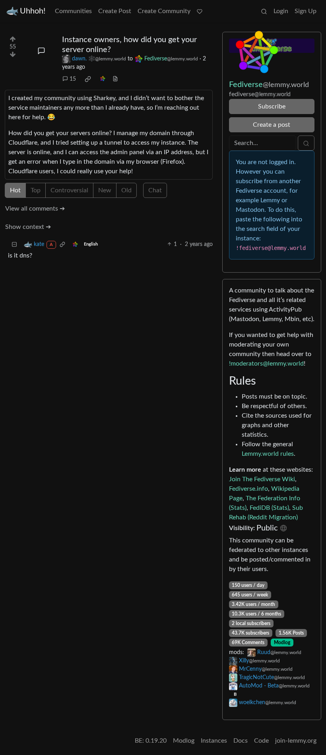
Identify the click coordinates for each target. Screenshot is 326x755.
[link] (88, 79)
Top (36, 190)
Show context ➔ (28, 227)
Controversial (69, 190)
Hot (15, 190)
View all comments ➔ (35, 208)
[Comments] (41, 51)
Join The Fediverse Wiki (262, 479)
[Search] (264, 11)
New (104, 190)
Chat (155, 190)
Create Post (114, 11)
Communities (73, 11)
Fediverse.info (248, 489)
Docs (240, 741)
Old (126, 190)
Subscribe (271, 106)
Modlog (282, 642)
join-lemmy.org (295, 741)
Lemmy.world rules (268, 454)
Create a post (271, 125)
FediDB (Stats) (269, 508)
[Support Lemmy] (200, 11)
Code (261, 741)
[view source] (115, 79)
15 (73, 79)
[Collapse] (14, 244)
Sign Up (305, 11)
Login (281, 11)
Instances (214, 741)
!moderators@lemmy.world (266, 363)
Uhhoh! (32, 11)
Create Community (164, 11)
